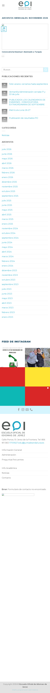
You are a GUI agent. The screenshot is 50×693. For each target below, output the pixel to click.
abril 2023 (7, 303)
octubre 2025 (8, 191)
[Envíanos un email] (27, 409)
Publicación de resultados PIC (23, 118)
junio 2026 (7, 154)
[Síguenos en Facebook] (18, 409)
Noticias (5, 135)
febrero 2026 (8, 172)
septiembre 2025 (10, 196)
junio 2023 (7, 294)
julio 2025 (6, 200)
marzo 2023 (7, 307)
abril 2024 (7, 252)
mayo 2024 (7, 247)
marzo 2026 (7, 168)
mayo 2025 (7, 210)
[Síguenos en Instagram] (22, 409)
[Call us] (31, 409)
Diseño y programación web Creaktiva (25, 690)
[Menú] (3, 5)
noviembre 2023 (10, 275)
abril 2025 (6, 214)
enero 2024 (7, 266)
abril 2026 (6, 163)
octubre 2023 (8, 280)
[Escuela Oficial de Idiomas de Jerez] (25, 5)
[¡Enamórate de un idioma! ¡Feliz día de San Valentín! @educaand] (37, 357)
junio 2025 (7, 205)
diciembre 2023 (9, 270)
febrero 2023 (8, 312)
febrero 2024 (8, 261)
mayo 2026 (7, 158)
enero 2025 (7, 224)
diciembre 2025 (9, 182)
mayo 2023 (7, 298)
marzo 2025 (7, 219)
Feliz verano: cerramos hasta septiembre (28, 84)
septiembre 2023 (10, 284)
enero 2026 (7, 177)
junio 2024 (7, 242)
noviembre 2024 (10, 228)
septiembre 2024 (10, 238)
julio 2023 (6, 289)
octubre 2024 (8, 233)
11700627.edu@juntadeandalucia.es (26, 443)
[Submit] (45, 69)
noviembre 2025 (10, 186)
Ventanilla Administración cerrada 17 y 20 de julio (27, 93)
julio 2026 (6, 149)
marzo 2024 (7, 256)
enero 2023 (7, 317)
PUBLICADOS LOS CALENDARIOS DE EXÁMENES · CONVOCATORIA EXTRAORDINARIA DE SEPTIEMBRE (27, 102)
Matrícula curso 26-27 (19, 110)
